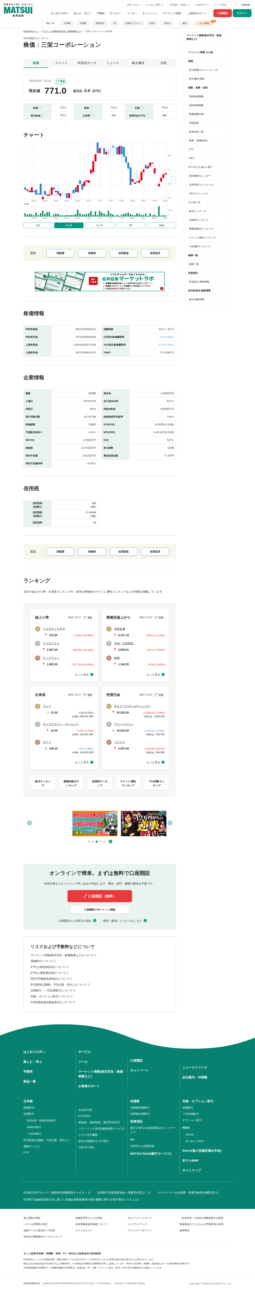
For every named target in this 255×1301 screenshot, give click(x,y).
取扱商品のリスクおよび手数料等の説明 (201, 1224)
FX (115, 23)
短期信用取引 (34, 1127)
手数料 (101, 13)
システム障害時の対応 (35, 1224)
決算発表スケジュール (201, 184)
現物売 (92, 253)
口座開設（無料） (102, 896)
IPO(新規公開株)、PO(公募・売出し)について (59, 984)
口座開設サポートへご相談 (99, 909)
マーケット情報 (172, 13)
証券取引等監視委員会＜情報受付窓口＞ (122, 1192)
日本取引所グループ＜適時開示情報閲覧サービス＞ (55, 1192)
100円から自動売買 (142, 1146)
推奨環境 (184, 1230)
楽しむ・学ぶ (82, 13)
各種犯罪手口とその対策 (88, 1218)
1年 (131, 225)
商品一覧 (50, 23)
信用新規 (123, 253)
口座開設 (222, 13)
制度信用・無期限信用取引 (41, 1120)
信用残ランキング (199, 220)
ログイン (242, 13)
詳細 (161, 225)
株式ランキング (197, 211)
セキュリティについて (140, 1218)
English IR (201, 5)
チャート (61, 63)
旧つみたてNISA (194, 1141)
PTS (26, 1152)
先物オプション (133, 23)
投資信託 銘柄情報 (199, 281)
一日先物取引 (190, 1113)
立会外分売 (85, 1109)
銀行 (185, 23)
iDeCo (167, 23)
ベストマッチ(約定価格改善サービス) (101, 1128)
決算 (163, 63)
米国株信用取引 (140, 1113)
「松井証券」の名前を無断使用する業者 (201, 1218)
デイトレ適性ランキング (202, 237)
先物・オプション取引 (198, 1101)
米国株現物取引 (140, 1107)
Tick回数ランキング (199, 246)
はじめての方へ (60, 13)
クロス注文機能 (88, 1134)
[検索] (236, 5)
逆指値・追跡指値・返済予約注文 (99, 1122)
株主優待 (138, 63)
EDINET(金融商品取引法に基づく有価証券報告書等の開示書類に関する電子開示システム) (79, 1199)
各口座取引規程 (31, 1218)
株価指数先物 (196, 114)
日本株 (67, 23)
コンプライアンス (137, 1224)
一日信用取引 (34, 1133)
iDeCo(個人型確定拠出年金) (202, 1150)
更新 (62, 81)
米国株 (83, 23)
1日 (38, 225)
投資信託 (100, 23)
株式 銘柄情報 (196, 299)
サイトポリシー (83, 1230)
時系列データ (87, 63)
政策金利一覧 (196, 131)
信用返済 (155, 253)
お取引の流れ (86, 1147)
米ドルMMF (190, 1160)
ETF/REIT (84, 1116)
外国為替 (194, 122)
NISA (152, 23)
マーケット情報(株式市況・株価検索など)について (62, 955)
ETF (191, 149)
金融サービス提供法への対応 (39, 1230)
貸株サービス (31, 1146)
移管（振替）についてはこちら (122, 920)
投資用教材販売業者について (91, 1224)
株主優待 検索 (196, 78)
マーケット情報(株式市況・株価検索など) (203, 37)
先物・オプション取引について (50, 996)
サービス (114, 13)
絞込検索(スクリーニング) (203, 70)
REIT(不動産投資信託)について (50, 978)
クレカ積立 (204, 23)
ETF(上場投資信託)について (48, 966)
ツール (131, 13)
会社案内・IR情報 (178, 5)
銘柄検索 (246, 5)
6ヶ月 (100, 225)
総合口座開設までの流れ (93, 1141)
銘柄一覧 (194, 264)
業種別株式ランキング (201, 228)
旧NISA (190, 1134)
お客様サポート (197, 13)
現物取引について (42, 961)
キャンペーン (150, 13)
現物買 (60, 253)
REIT (192, 158)
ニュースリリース (194, 1067)
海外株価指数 (196, 105)
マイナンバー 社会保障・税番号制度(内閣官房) (186, 1192)
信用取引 (29, 1113)
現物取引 (29, 1107)
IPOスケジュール (198, 193)
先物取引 (187, 1107)
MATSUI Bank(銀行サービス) (150, 1153)
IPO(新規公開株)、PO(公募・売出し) (46, 1140)
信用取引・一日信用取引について (51, 990)
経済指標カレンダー (200, 175)
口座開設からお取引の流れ (75, 920)
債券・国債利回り (199, 140)
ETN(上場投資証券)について (48, 972)
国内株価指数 (196, 96)
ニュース (113, 63)
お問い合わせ (133, 5)
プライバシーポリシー (140, 1230)
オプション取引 (192, 1120)
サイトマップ (191, 1170)
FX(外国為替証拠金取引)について (51, 1002)
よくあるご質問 (153, 5)
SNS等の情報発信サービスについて (42, 1236)
